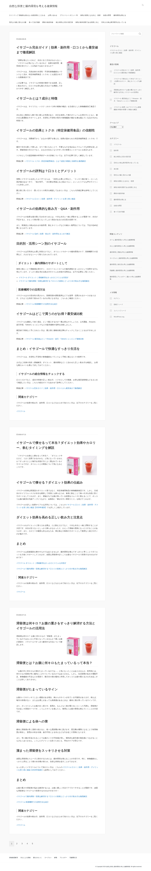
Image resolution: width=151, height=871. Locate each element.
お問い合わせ (52, 15)
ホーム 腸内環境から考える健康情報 (122, 240)
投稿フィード (118, 304)
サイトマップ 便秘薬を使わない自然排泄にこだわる (27, 15)
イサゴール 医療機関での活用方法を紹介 (41, 304)
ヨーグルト (48, 857)
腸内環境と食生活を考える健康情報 (122, 264)
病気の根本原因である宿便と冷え (87, 22)
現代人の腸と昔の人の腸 (17, 22)
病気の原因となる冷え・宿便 (90, 15)
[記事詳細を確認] (81, 70)
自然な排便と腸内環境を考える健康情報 (33, 6)
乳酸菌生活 (73, 857)
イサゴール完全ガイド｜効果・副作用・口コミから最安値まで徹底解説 (53, 388)
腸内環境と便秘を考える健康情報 (121, 252)
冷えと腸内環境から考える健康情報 (122, 246)
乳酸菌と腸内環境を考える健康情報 (122, 270)
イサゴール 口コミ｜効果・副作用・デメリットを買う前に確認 (50, 199)
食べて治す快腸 (34, 22)
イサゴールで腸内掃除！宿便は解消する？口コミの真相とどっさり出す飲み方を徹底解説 (54, 281)
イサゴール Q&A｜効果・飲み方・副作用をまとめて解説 (47, 234)
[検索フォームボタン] (140, 34)
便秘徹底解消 (13, 857)
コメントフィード (120, 310)
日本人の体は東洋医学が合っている (113, 22)
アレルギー (63, 857)
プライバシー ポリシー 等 (69, 15)
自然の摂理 (107, 15)
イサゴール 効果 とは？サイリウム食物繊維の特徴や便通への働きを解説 (127, 108)
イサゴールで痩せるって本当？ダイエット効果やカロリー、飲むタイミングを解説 (128, 81)
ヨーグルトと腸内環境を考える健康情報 (124, 258)
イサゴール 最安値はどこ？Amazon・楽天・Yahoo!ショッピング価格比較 (54, 339)
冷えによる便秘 (25, 857)
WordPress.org (119, 317)
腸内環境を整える (120, 15)
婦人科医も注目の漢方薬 (64, 22)
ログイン (117, 298)
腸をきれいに (37, 857)
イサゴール (20, 411)
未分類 (116, 169)
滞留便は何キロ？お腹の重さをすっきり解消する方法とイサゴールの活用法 (128, 91)
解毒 (55, 857)
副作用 (116, 150)
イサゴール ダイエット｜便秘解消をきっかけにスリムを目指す (44, 277)
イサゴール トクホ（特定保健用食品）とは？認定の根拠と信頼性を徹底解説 (55, 161)
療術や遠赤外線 (47, 22)
